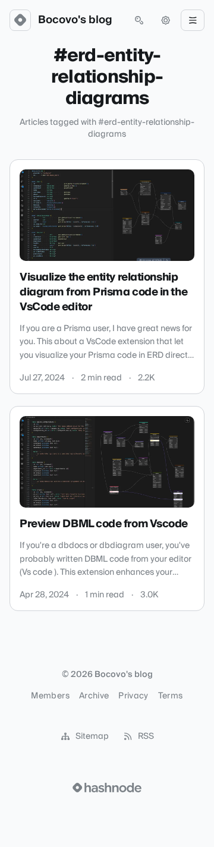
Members (50, 696)
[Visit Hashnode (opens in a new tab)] (107, 787)
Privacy (133, 696)
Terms (170, 696)
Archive (94, 696)
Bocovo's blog (75, 20)
